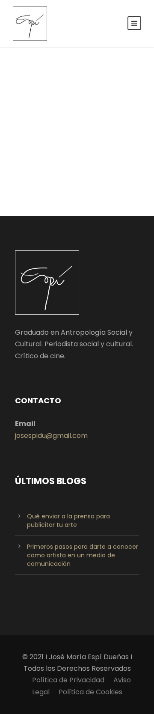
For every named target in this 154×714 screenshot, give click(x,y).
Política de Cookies (90, 692)
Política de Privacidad (68, 680)
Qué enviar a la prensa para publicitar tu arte (68, 520)
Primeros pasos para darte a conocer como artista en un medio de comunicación (82, 555)
